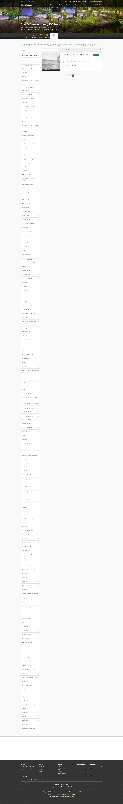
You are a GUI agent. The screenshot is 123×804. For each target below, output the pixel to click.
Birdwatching (26, 90)
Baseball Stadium (26, 270)
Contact (87, 1)
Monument (25, 716)
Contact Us (72, 792)
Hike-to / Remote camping (28, 170)
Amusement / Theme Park (28, 262)
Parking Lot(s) (26, 720)
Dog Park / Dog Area (27, 665)
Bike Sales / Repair (27, 389)
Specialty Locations (30, 408)
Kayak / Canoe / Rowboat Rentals (30, 398)
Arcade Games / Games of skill (30, 646)
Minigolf (24, 294)
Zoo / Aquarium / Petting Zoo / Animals (29, 322)
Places (51, 4)
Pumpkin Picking (26, 470)
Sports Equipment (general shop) (30, 403)
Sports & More (30, 416)
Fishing (24, 102)
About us (41, 766)
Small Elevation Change (28, 518)
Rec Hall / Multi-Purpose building (30, 242)
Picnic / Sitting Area (27, 685)
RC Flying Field (26, 697)
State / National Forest (28, 339)
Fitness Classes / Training (28, 106)
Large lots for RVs (26, 174)
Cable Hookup (26, 196)
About (74, 1)
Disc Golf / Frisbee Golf (28, 94)
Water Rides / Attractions (28, 642)
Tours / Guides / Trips (30, 479)
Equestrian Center (26, 282)
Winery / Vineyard (27, 499)
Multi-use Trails (26, 219)
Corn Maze (25, 459)
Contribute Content (80, 1)
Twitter (38, 29)
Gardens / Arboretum (27, 347)
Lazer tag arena (26, 618)
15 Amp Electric (26, 199)
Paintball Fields (26, 626)
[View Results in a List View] (98, 50)
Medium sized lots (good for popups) (28, 179)
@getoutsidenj (93, 764)
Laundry (24, 235)
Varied (24, 577)
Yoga (23, 154)
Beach (24, 653)
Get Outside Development (66, 796)
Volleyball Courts (26, 634)
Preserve (24, 362)
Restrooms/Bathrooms (28, 650)
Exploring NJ (68, 794)
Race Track (25, 700)
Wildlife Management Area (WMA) (30, 371)
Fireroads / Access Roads (28, 530)
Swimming (25, 150)
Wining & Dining (30, 491)
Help (23, 20)
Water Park (25, 317)
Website (24, 29)
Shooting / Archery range (28, 704)
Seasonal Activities (27, 254)
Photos (66, 1)
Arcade (24, 266)
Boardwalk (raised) (27, 585)
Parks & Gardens (30, 328)
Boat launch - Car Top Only (29, 661)
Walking (24, 139)
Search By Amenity (29, 607)
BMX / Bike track (26, 274)
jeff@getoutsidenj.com (38, 779)
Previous (69, 75)
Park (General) (26, 358)
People (74, 4)
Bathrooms (25, 227)
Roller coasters (26, 638)
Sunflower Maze (26, 474)
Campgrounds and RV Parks (30, 159)
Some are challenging (27, 554)
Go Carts (24, 286)
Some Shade (25, 573)
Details (96, 55)
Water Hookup (26, 211)
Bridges (24, 526)
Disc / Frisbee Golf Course (28, 669)
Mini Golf (24, 622)
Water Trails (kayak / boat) (28, 561)
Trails (24, 507)
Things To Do (59, 4)
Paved (24, 598)
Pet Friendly (25, 246)
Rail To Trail (25, 366)
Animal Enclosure (27, 732)
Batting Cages (25, 610)
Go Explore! (67, 4)
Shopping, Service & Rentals (30, 382)
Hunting (24, 114)
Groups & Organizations (63, 768)
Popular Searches (30, 65)
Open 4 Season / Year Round (29, 223)
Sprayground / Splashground (29, 313)
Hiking (24, 72)
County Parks (26, 331)
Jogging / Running (27, 117)
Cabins (24, 250)
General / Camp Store (27, 231)
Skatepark (25, 708)
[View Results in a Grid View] (100, 50)
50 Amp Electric (26, 203)
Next (76, 75)
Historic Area (25, 350)
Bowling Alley (26, 614)
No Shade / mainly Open (28, 569)
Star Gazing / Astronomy (28, 147)
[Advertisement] (61, 748)
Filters (25, 50)
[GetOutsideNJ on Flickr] (61, 787)
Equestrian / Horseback (28, 98)
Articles (70, 1)
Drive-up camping (26, 163)
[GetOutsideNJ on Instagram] (31, 1)
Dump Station (25, 192)
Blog (40, 771)
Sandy (24, 602)
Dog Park (24, 335)
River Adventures (26, 483)
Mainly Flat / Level (27, 515)
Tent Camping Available (28, 188)
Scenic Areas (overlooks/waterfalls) (30, 377)
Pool (23, 239)
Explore (60, 771)
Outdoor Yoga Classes (27, 443)
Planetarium (25, 724)
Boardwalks (25, 522)
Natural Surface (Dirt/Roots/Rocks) (30, 594)
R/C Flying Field (26, 309)
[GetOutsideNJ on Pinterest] (58, 787)
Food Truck (25, 495)
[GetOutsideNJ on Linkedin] (33, 1)
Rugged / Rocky (26, 542)
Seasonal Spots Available (28, 184)
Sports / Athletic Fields (28, 630)
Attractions (30, 259)
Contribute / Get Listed (44, 768)
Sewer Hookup (26, 207)
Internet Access (26, 215)
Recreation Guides (96, 4)
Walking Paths (26, 558)
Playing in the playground (28, 135)
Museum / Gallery (26, 298)
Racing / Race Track (27, 305)
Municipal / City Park (27, 354)
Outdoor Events (83, 4)
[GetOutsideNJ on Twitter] (54, 787)
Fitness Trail (25, 534)
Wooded (25, 581)
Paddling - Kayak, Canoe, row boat (30, 81)
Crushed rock (25, 589)
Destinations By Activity (30, 87)
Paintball (24, 131)
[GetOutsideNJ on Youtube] (29, 1)
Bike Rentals (25, 386)
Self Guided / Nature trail (28, 546)
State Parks (25, 343)
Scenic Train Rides (26, 486)
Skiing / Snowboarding (28, 143)
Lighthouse (25, 290)
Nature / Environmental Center (30, 677)
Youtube (43, 29)
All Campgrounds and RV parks (29, 68)
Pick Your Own (26, 467)
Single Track (25, 550)
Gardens (24, 673)
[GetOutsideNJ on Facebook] (22, 1)
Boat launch (25, 657)
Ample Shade (26, 565)
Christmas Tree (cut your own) (29, 455)
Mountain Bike (26, 76)
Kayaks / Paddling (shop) (28, 393)
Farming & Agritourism (30, 452)
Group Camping (26, 166)
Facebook (31, 29)
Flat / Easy (25, 511)
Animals (24, 681)
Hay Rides (25, 463)
